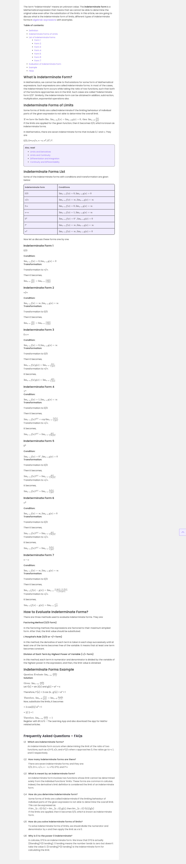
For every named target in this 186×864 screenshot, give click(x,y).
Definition (33, 30)
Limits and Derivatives (40, 151)
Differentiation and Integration (44, 158)
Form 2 (37, 43)
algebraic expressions (45, 19)
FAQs (31, 70)
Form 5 (37, 53)
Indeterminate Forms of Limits (43, 34)
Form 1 (37, 40)
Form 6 (37, 57)
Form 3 (37, 47)
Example (33, 67)
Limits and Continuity (40, 155)
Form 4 (37, 50)
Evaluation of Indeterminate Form (45, 64)
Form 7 (37, 60)
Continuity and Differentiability (45, 162)
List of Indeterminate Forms (42, 37)
